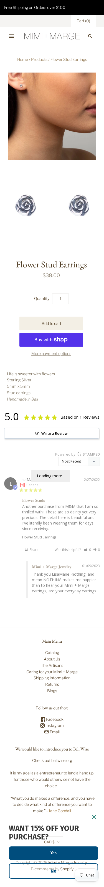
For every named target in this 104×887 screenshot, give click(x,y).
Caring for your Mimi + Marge (52, 671)
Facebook (54, 719)
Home (22, 59)
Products (39, 59)
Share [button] (34, 549)
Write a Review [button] (54, 433)
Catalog (52, 652)
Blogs (52, 690)
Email (54, 731)
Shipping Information (52, 677)
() (83, 20)
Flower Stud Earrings (39, 537)
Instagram (54, 725)
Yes (53, 853)
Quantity (41, 298)
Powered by (77, 454)
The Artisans (52, 665)
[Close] (94, 817)
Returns (52, 684)
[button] (87, 549)
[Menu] (11, 36)
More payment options (51, 353)
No (53, 871)
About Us (52, 659)
